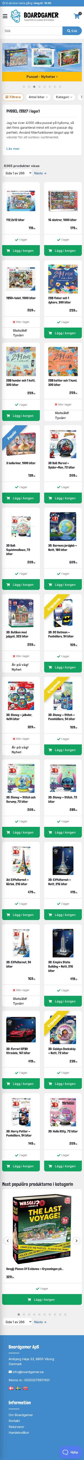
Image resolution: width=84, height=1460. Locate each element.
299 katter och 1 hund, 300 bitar (62, 382)
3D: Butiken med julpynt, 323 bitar (17, 634)
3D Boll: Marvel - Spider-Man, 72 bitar (61, 465)
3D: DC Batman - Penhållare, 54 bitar (61, 634)
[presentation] (7, 1240)
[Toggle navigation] (4, 16)
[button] (23, 87)
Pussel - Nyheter (40, 76)
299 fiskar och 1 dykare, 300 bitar (59, 300)
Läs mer (13, 149)
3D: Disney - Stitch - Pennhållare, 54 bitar (61, 717)
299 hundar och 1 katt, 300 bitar (20, 382)
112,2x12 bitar (15, 220)
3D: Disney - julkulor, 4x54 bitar (19, 717)
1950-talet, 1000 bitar (21, 298)
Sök (73, 31)
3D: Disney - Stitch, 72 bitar (62, 799)
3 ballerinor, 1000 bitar (21, 463)
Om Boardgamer (21, 1415)
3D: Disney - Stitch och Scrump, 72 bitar (21, 799)
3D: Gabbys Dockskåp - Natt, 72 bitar (62, 1051)
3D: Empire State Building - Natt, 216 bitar (60, 966)
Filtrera (15, 97)
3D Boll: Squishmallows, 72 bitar (18, 549)
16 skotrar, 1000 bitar (62, 220)
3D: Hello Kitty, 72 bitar (63, 1131)
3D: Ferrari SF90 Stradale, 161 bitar (18, 1051)
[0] (77, 16)
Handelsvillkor (19, 1433)
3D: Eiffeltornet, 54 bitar (18, 964)
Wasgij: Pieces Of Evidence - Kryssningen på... (35, 1269)
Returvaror (16, 1427)
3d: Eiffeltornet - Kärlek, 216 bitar (17, 882)
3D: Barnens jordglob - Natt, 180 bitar (62, 547)
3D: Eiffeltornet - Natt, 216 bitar (59, 882)
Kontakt (14, 1421)
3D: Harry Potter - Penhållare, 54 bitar (19, 1133)
